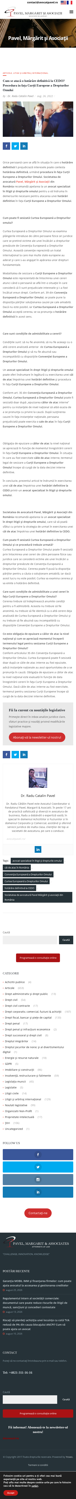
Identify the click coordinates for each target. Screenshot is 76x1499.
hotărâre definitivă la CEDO (19, 888)
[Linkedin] (38, 849)
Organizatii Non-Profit (18, 1111)
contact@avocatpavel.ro (42, 2)
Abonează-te (11, 1438)
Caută (6, 932)
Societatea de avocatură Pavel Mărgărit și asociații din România (34, 897)
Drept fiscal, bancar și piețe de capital (28, 1017)
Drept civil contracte (17, 1005)
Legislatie (11, 1087)
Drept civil (11, 1000)
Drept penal (12, 1023)
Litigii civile (12, 1093)
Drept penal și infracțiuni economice (27, 1029)
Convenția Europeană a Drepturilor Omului (28, 874)
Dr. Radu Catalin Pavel (21, 96)
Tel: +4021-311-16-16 (17, 1372)
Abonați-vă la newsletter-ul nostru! (37, 737)
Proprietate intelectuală (19, 1117)
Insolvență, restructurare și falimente (28, 1075)
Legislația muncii (15, 1081)
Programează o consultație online (38, 957)
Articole (7, 73)
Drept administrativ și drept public (26, 994)
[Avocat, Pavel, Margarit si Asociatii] (33, 12)
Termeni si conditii (38, 1465)
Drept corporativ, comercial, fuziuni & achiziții (33, 1011)
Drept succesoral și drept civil (23, 1035)
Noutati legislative (16, 1105)
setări (35, 1486)
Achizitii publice (15, 982)
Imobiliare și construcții (19, 1069)
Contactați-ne (38, 1213)
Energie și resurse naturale (22, 1058)
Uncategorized (14, 1129)
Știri (7, 1123)
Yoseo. (69, 1457)
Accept (10, 1492)
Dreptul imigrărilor (16, 1041)
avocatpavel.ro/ (16, 839)
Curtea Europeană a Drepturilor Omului (26, 881)
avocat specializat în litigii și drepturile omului (37, 860)
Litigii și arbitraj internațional (30, 73)
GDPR (8, 1064)
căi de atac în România (17, 867)
